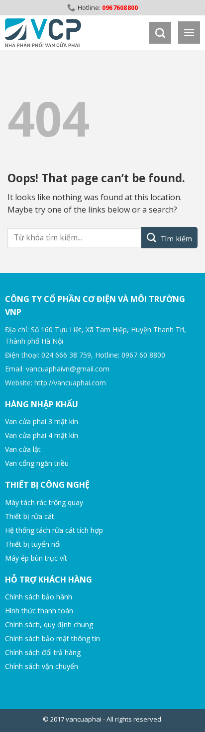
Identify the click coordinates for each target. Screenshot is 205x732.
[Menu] (189, 32)
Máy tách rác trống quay (44, 502)
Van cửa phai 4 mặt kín (41, 435)
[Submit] (169, 237)
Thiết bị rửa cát (29, 516)
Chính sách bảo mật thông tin (52, 638)
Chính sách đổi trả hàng (43, 652)
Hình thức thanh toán (39, 610)
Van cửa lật (23, 449)
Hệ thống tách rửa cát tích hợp (54, 530)
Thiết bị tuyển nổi (33, 544)
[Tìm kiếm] (160, 33)
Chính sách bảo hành (38, 596)
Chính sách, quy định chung (49, 624)
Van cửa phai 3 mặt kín (41, 421)
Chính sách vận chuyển (41, 666)
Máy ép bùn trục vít (36, 558)
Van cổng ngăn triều (37, 463)
